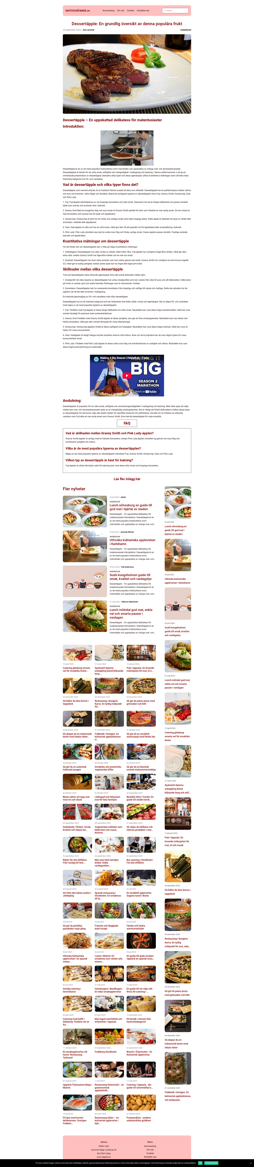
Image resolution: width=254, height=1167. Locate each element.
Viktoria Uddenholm (129, 602)
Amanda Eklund (127, 532)
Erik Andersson (127, 567)
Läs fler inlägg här (127, 479)
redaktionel (185, 30)
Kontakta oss (143, 10)
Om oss (120, 10)
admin (123, 497)
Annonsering (108, 10)
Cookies (130, 10)
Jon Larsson (88, 30)
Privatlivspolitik (211, 1163)
